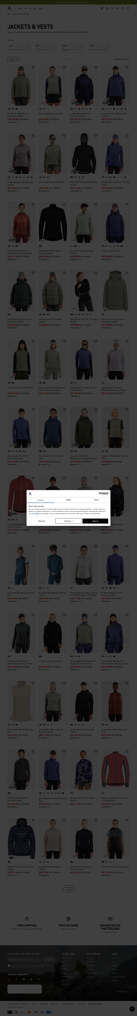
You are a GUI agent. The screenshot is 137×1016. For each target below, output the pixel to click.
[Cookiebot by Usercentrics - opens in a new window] (100, 493)
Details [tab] (68, 500)
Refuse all (41, 521)
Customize (67, 521)
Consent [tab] (40, 500)
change (36, 513)
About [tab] (96, 500)
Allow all (95, 521)
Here (78, 513)
